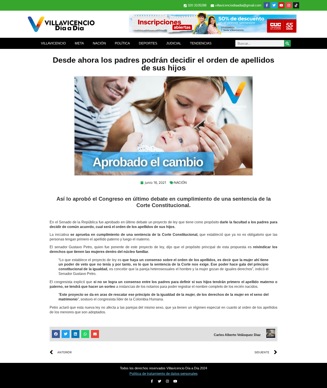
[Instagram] (289, 5)
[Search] (287, 43)
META (79, 43)
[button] (56, 334)
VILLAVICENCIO (53, 43)
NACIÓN (99, 43)
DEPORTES (148, 43)
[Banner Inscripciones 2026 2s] (212, 33)
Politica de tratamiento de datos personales (163, 374)
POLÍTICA (122, 43)
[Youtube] (281, 5)
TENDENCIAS (201, 43)
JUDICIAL (173, 43)
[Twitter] (274, 5)
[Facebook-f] (267, 5)
